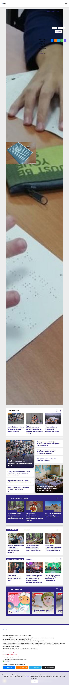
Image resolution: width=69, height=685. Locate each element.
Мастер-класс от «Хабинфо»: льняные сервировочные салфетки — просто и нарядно (49, 443)
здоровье (61, 28)
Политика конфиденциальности (11, 652)
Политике (28, 676)
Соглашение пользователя (10, 654)
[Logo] (9, 4)
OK (34, 682)
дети (54, 28)
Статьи (48, 11)
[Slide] (19, 162)
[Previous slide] (57, 411)
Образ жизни (55, 11)
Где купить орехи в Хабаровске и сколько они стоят (47, 459)
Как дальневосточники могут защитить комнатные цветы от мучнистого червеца (46, 451)
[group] (16, 543)
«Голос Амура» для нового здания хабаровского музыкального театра (19, 481)
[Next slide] (60, 411)
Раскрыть (42, 53)
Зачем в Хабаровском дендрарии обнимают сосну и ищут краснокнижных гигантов (18, 489)
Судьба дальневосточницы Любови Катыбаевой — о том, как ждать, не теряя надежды (19, 473)
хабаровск (59, 31)
